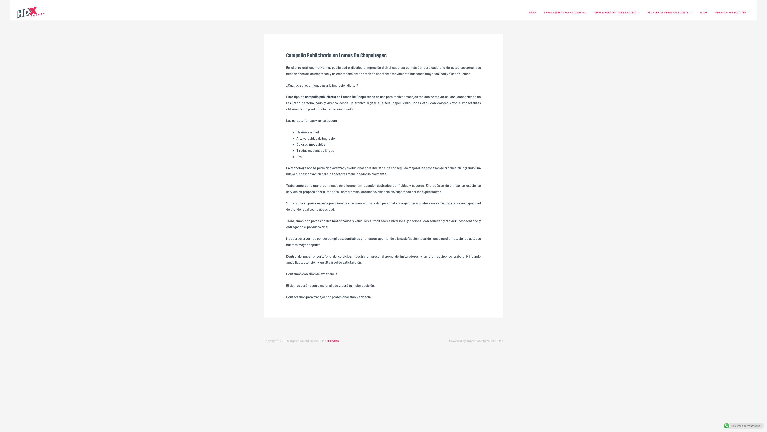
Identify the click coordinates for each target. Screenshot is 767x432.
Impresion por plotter (730, 12)
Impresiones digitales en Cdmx (615, 12)
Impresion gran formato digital (565, 12)
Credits (333, 341)
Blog (703, 12)
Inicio (532, 12)
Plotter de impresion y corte (668, 12)
